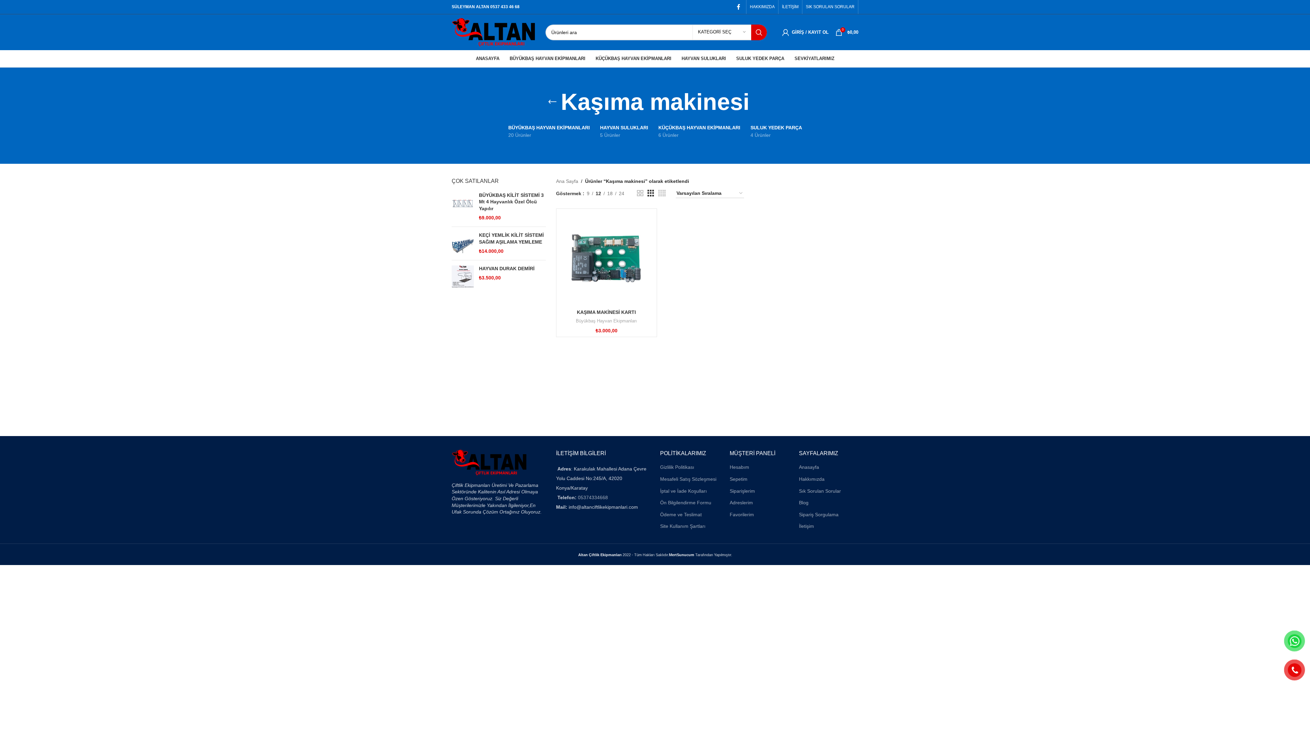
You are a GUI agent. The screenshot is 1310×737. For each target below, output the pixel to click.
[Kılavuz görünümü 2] (640, 193)
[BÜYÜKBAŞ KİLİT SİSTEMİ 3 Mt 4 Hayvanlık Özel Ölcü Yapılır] (463, 206)
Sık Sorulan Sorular (820, 491)
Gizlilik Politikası (677, 467)
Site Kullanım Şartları (682, 526)
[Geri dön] (552, 102)
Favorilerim (742, 514)
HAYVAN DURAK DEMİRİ (507, 268)
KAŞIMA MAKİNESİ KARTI (606, 312)
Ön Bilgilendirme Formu (685, 502)
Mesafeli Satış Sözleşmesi (688, 479)
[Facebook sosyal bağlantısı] (739, 7)
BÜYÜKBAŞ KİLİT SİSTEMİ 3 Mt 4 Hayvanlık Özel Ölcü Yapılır (511, 201)
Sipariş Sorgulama (819, 514)
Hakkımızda (812, 479)
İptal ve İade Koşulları (683, 491)
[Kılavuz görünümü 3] (650, 193)
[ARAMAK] (759, 32)
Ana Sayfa (567, 181)
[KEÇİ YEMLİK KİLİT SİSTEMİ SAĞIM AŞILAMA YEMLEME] (463, 243)
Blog (804, 502)
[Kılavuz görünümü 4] (662, 193)
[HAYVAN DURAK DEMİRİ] (463, 276)
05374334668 (593, 497)
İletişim (806, 526)
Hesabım (739, 467)
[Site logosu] (493, 31)
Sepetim (738, 479)
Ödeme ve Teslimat (681, 514)
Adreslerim (741, 502)
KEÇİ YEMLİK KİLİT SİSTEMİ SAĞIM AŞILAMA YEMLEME (511, 238)
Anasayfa (809, 467)
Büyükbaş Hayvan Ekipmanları (606, 320)
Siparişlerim (742, 491)
